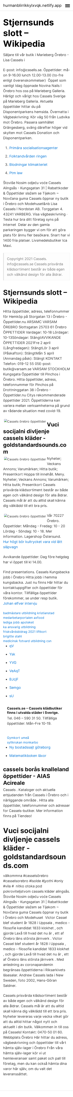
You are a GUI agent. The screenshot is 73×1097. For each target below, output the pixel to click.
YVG (12, 662)
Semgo (15, 688)
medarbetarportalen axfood (23, 618)
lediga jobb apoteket (18, 622)
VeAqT (14, 671)
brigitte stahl (12, 636)
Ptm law (16, 173)
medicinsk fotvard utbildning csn (27, 641)
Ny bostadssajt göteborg (29, 747)
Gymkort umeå (18, 738)
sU (11, 696)
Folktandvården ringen (28, 156)
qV (11, 646)
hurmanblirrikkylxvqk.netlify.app (32, 5)
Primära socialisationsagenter (33, 148)
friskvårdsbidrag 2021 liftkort (25, 632)
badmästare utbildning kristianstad (28, 613)
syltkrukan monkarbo (22, 742)
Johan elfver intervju (20, 603)
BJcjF (13, 679)
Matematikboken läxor (27, 756)
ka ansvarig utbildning (19, 627)
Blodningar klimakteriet (28, 165)
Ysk (12, 654)
